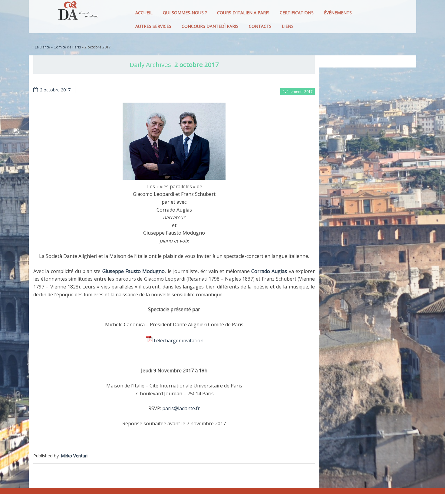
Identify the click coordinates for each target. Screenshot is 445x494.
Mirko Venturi (74, 456)
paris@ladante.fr (181, 408)
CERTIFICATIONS (297, 12)
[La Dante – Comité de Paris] (77, 12)
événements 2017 (297, 91)
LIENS (288, 26)
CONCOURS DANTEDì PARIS (210, 26)
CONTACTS (260, 26)
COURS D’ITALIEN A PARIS (243, 12)
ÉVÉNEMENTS (338, 12)
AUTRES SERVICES (153, 26)
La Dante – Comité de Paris (58, 47)
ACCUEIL (144, 12)
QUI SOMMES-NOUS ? (185, 12)
